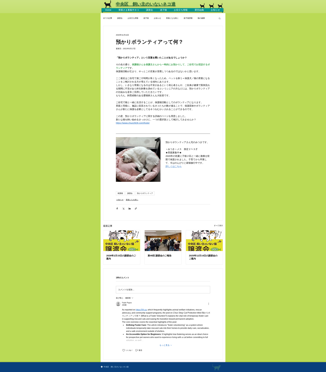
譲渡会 (120, 18)
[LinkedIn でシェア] (129, 208)
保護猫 (120, 193)
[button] (219, 18)
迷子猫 (146, 18)
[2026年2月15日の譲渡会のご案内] (121, 240)
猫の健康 (201, 18)
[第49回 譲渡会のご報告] (163, 240)
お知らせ (157, 18)
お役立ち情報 (133, 18)
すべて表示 (218, 226)
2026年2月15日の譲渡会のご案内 (121, 257)
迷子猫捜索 (188, 18)
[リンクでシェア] (136, 208)
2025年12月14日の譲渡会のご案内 (203, 257)
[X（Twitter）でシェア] (123, 208)
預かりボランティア (145, 193)
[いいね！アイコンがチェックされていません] (123, 350)
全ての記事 (107, 18)
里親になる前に (172, 18)
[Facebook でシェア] (117, 208)
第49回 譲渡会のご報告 (160, 255)
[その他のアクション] (208, 303)
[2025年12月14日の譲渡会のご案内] (204, 240)
